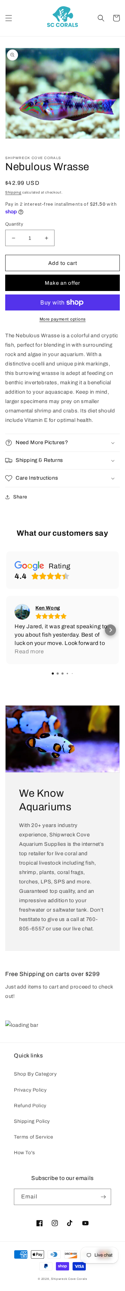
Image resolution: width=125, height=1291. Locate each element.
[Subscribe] (103, 1197)
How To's (24, 1152)
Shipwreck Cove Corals (69, 1279)
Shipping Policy (32, 1121)
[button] (8, 18)
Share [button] (20, 496)
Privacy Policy (30, 1090)
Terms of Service (33, 1137)
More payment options (63, 319)
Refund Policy (30, 1105)
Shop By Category (35, 1074)
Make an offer (62, 283)
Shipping (13, 192)
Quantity (14, 224)
